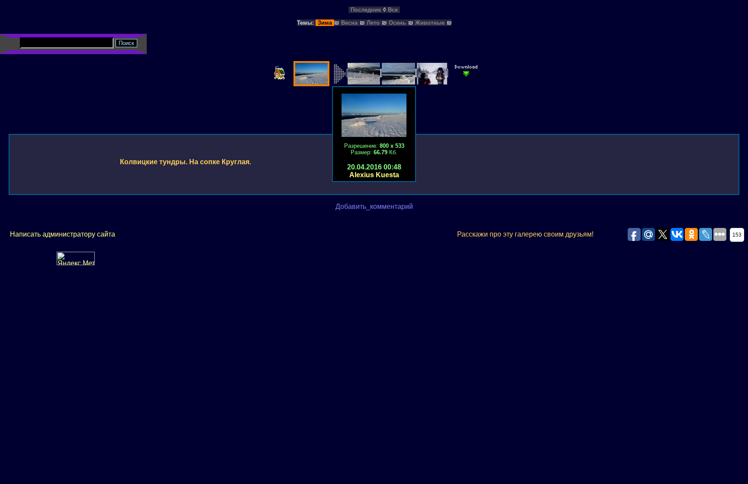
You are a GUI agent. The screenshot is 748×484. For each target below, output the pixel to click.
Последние (366, 9)
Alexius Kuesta (374, 175)
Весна (349, 22)
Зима (325, 22)
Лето (373, 22)
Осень (397, 22)
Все (393, 9)
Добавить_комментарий (374, 206)
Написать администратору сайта (62, 234)
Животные (430, 22)
